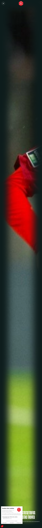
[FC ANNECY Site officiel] (21, 3)
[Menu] (3, 3)
